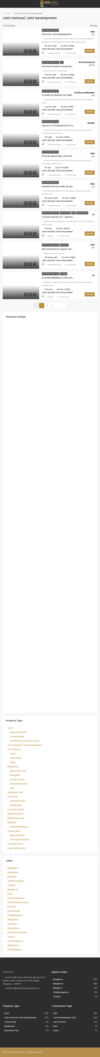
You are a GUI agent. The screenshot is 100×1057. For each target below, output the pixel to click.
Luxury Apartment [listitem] (16, 848)
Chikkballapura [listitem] (15, 915)
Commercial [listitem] (13, 749)
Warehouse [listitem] (16, 805)
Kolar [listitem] (10, 893)
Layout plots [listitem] (13, 831)
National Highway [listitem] (19, 826)
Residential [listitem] (13, 766)
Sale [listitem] (55, 1013)
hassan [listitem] (11, 906)
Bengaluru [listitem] (12, 868)
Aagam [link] (50, 236)
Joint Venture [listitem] (59, 1022)
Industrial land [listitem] (17, 801)
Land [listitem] (9, 728)
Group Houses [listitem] (17, 779)
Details (89, 50)
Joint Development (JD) (50, 30)
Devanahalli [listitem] (13, 911)
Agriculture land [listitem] (18, 732)
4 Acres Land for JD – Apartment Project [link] (63, 216)
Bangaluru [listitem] (12, 889)
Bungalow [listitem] (15, 775)
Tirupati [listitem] (11, 885)
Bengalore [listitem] (12, 919)
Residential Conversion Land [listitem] (24, 740)
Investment (64, 245)
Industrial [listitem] (12, 796)
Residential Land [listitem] (15, 818)
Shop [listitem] (12, 762)
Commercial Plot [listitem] (15, 809)
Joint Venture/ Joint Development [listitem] (24, 745)
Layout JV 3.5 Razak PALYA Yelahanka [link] (61, 125)
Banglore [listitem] (12, 876)
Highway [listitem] (11, 822)
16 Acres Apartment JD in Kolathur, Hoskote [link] (64, 156)
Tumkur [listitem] (11, 936)
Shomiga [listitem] (12, 923)
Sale (61, 62)
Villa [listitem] (12, 788)
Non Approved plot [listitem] (19, 839)
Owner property (82, 213)
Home (8, 13)
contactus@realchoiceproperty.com (22, 988)
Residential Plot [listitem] (15, 813)
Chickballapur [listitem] (14, 949)
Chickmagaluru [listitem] (15, 941)
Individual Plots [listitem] (15, 843)
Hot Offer (63, 274)
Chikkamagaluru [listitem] (16, 881)
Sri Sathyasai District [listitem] (18, 902)
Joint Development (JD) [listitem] (64, 1017)
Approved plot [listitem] (17, 835)
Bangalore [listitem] (12, 872)
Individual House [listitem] (18, 783)
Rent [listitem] (55, 1026)
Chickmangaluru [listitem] (16, 898)
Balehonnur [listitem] (13, 945)
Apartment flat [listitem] (15, 792)
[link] (21, 42)
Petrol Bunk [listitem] (15, 758)
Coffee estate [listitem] (17, 736)
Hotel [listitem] (12, 753)
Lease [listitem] (56, 1030)
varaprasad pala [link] (54, 53)
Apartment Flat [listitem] (18, 770)
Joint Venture (65, 213)
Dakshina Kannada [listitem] (17, 932)
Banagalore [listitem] (13, 928)
